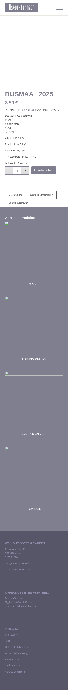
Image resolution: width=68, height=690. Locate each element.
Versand (30, 109)
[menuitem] (58, 7)
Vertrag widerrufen (15, 671)
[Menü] (58, 7)
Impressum (11, 634)
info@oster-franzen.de (17, 563)
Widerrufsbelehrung (16, 653)
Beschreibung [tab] (15, 194)
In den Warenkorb (43, 170)
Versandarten (12, 659)
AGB (7, 641)
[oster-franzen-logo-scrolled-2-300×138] (28, 7)
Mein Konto (11, 628)
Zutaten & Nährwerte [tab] (19, 202)
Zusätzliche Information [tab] (41, 194)
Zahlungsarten (13, 665)
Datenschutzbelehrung (18, 647)
